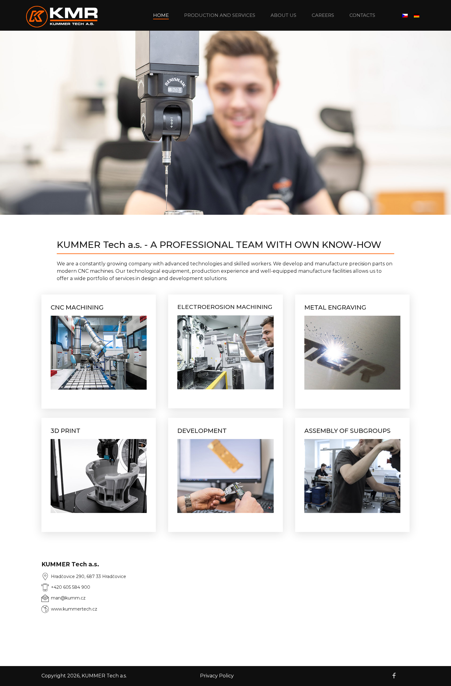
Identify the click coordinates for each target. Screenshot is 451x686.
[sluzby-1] (99, 353)
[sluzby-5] (225, 476)
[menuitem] (405, 15)
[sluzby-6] (352, 476)
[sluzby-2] (225, 352)
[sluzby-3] (352, 353)
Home (161, 15)
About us (283, 15)
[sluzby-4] (99, 476)
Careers (323, 15)
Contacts (362, 15)
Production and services (219, 15)
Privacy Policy (217, 676)
